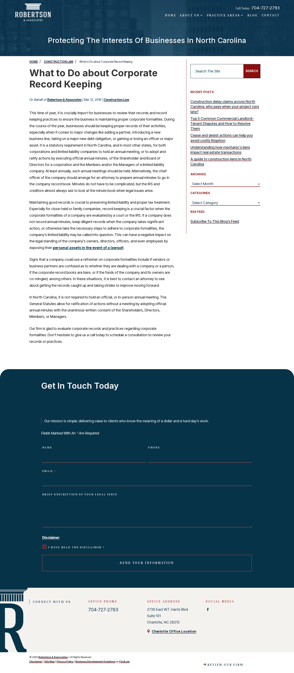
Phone (154, 447)
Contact (271, 15)
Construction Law (116, 100)
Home (170, 15)
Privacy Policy (65, 661)
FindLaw (124, 661)
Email (49, 471)
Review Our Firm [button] (225, 664)
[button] (288, 642)
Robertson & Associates (64, 100)
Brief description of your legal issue (79, 494)
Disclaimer (51, 538)
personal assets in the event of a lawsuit (88, 248)
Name (47, 447)
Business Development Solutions (95, 661)
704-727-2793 (265, 7)
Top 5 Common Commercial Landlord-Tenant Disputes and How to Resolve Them (222, 123)
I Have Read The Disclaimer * (76, 547)
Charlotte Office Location (174, 631)
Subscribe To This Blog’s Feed (214, 221)
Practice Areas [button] (223, 15)
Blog (252, 15)
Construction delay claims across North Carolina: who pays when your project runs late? (224, 106)
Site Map (49, 661)
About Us (189, 15)
